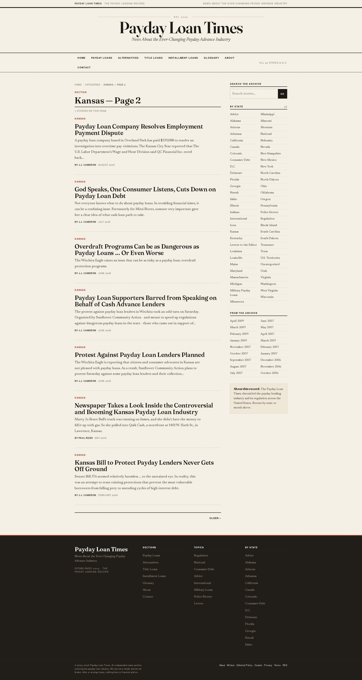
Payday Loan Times (181, 27)
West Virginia (269, 290)
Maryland (236, 271)
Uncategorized (270, 264)
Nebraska (266, 140)
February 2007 (270, 347)
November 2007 (240, 347)
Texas (264, 251)
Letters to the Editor (243, 245)
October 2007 (239, 353)
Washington (268, 284)
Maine (234, 264)
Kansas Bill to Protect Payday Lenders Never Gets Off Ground (144, 466)
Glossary (211, 57)
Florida (234, 179)
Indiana (234, 212)
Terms (277, 665)
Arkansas (236, 134)
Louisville (236, 258)
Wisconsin (267, 297)
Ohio (264, 186)
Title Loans (153, 57)
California (236, 140)
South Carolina (270, 231)
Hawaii (234, 192)
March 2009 (238, 327)
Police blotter (269, 212)
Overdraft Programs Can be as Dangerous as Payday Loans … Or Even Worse (137, 250)
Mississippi (267, 114)
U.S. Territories (270, 258)
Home (81, 57)
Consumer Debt (240, 160)
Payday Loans (101, 57)
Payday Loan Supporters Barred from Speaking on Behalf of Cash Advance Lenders (145, 301)
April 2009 (237, 321)
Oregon (266, 199)
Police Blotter (203, 596)
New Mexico (269, 160)
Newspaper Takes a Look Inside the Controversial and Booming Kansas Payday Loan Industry (144, 409)
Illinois (234, 205)
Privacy (268, 665)
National (266, 134)
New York (267, 166)
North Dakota (270, 179)
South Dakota (269, 238)
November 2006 (271, 366)
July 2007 (236, 373)
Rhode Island (269, 225)
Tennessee (267, 245)
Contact (84, 67)
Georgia (235, 186)
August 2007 (238, 366)
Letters (198, 603)
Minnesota (237, 301)
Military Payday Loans (240, 293)
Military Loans (203, 590)
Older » (215, 518)
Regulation (268, 218)
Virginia (266, 277)
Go (282, 93)
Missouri (266, 121)
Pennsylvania (269, 205)
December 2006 (271, 360)
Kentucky (236, 238)
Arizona (235, 127)
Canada (234, 147)
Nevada (265, 147)
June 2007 (267, 321)
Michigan (236, 284)
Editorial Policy (244, 665)
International (238, 218)
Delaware (236, 173)
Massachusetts (239, 277)
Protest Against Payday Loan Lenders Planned (140, 354)
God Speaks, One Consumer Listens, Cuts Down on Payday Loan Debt (145, 192)
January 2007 (269, 353)
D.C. (232, 166)
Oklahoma (267, 192)
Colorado (236, 153)
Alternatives (128, 57)
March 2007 (268, 340)
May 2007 (267, 327)
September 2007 (240, 360)
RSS (285, 665)
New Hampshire (271, 153)
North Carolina (270, 173)
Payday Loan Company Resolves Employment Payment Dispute (139, 130)
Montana (266, 127)
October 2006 (269, 373)
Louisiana (236, 251)
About (230, 57)
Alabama (235, 121)
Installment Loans (183, 57)
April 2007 (268, 334)
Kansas (80, 118)
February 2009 (239, 334)
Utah (264, 271)
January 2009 (238, 340)
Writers (231, 665)
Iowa (233, 225)
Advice (234, 114)
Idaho (233, 199)
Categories (92, 84)
